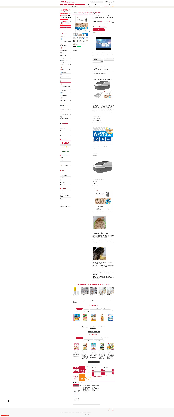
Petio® (106, 6)
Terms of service (89, 412)
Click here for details (4, 415)
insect (75, 6)
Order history (65, 4)
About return (112, 32)
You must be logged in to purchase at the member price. (102, 24)
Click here (104, 73)
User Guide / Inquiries (102, 6)
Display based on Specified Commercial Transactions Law (64, 203)
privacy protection (83, 412)
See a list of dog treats (93, 331)
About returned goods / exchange (64, 199)
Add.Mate (109, 6)
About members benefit (89, 4)
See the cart (112, 4)
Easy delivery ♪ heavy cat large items (78, 13)
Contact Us (61, 412)
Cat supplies (67, 6)
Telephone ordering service (65, 206)
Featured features (86, 6)
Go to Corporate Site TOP (96, 4)
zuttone (113, 6)
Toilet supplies (79, 12)
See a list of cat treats (93, 361)
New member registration (70, 4)
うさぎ (72, 6)
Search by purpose (93, 6)
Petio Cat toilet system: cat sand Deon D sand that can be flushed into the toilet (93, 12)
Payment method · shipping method (65, 196)
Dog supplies (61, 6)
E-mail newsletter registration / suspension (79, 4)
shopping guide (63, 190)
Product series (79, 6)
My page (61, 4)
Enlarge (2, 401)
